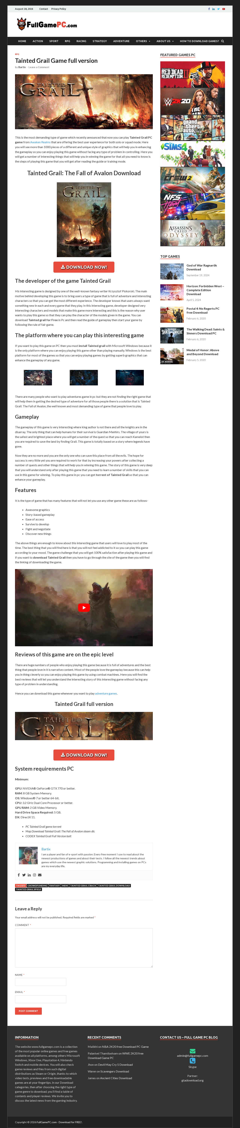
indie (65, 885)
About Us (163, 41)
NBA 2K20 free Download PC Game (125, 1046)
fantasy (54, 885)
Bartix (22, 67)
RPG (67, 41)
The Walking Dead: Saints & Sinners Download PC (206, 331)
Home (22, 41)
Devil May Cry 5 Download (115, 1064)
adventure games (106, 693)
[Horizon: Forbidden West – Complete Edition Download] (172, 286)
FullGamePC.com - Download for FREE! (59, 1122)
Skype (192, 1067)
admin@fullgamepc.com (192, 1055)
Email (20, 992)
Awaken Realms (40, 142)
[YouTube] (223, 9)
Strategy (100, 41)
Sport (53, 41)
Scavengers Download (114, 1071)
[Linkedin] (214, 9)
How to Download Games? (199, 41)
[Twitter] (24, 875)
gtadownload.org (193, 1080)
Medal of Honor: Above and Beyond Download (203, 352)
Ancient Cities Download (116, 1078)
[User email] (39, 875)
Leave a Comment (38, 67)
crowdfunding (37, 885)
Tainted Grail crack (83, 885)
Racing (81, 41)
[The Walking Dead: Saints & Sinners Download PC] (172, 329)
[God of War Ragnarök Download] (172, 265)
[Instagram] (34, 875)
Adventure (121, 41)
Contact (43, 9)
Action (38, 41)
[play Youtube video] (84, 607)
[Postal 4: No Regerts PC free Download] (172, 309)
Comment (23, 925)
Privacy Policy (58, 9)
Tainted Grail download (114, 885)
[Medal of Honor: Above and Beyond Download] (172, 350)
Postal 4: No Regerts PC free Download (203, 310)
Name (20, 974)
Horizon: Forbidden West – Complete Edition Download (205, 290)
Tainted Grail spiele (28, 889)
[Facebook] (209, 9)
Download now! (86, 267)
